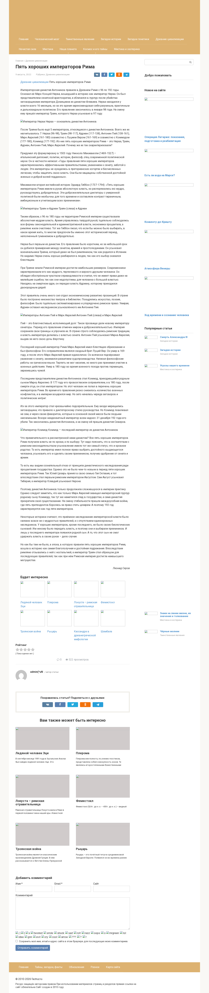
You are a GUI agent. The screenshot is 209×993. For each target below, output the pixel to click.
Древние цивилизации (170, 39)
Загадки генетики (138, 39)
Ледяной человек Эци (32, 753)
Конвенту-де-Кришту (158, 221)
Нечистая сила (27, 49)
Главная (23, 39)
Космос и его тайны (95, 49)
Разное (95, 967)
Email (58, 883)
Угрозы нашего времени (174, 365)
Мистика (48, 49)
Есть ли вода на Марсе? (160, 175)
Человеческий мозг (47, 39)
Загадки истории (111, 39)
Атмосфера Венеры (157, 268)
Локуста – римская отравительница (30, 802)
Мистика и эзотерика (127, 49)
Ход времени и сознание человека (167, 315)
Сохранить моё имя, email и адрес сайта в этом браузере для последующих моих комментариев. (73, 941)
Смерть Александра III (173, 337)
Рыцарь (82, 849)
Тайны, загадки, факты (49, 967)
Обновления (76, 967)
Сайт (96, 883)
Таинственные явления (80, 39)
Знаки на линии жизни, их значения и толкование (175, 615)
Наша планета (68, 49)
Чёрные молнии (169, 631)
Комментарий (24, 895)
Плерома (82, 753)
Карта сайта (113, 967)
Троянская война (28, 849)
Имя (19, 883)
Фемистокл (84, 801)
